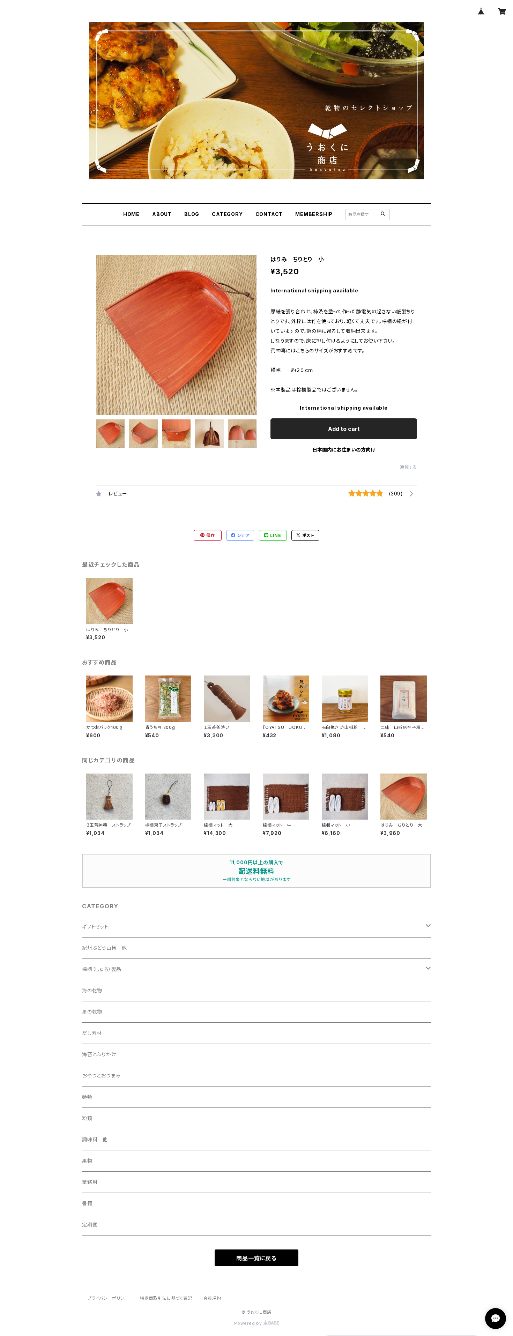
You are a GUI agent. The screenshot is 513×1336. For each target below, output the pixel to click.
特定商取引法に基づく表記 (166, 1298)
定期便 (89, 1224)
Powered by (248, 1323)
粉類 (87, 1118)
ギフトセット (95, 927)
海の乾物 (92, 990)
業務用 (89, 1182)
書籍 (87, 1203)
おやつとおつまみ (101, 1075)
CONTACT (269, 214)
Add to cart (344, 428)
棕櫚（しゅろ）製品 (101, 969)
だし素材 (92, 1033)
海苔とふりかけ (99, 1054)
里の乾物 (92, 1012)
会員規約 (212, 1298)
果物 (87, 1161)
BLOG (191, 214)
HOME (131, 214)
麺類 (87, 1097)
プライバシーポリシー (108, 1298)
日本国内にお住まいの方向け (343, 450)
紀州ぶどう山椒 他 (104, 948)
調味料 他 (95, 1139)
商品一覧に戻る (256, 1258)
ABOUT (162, 214)
